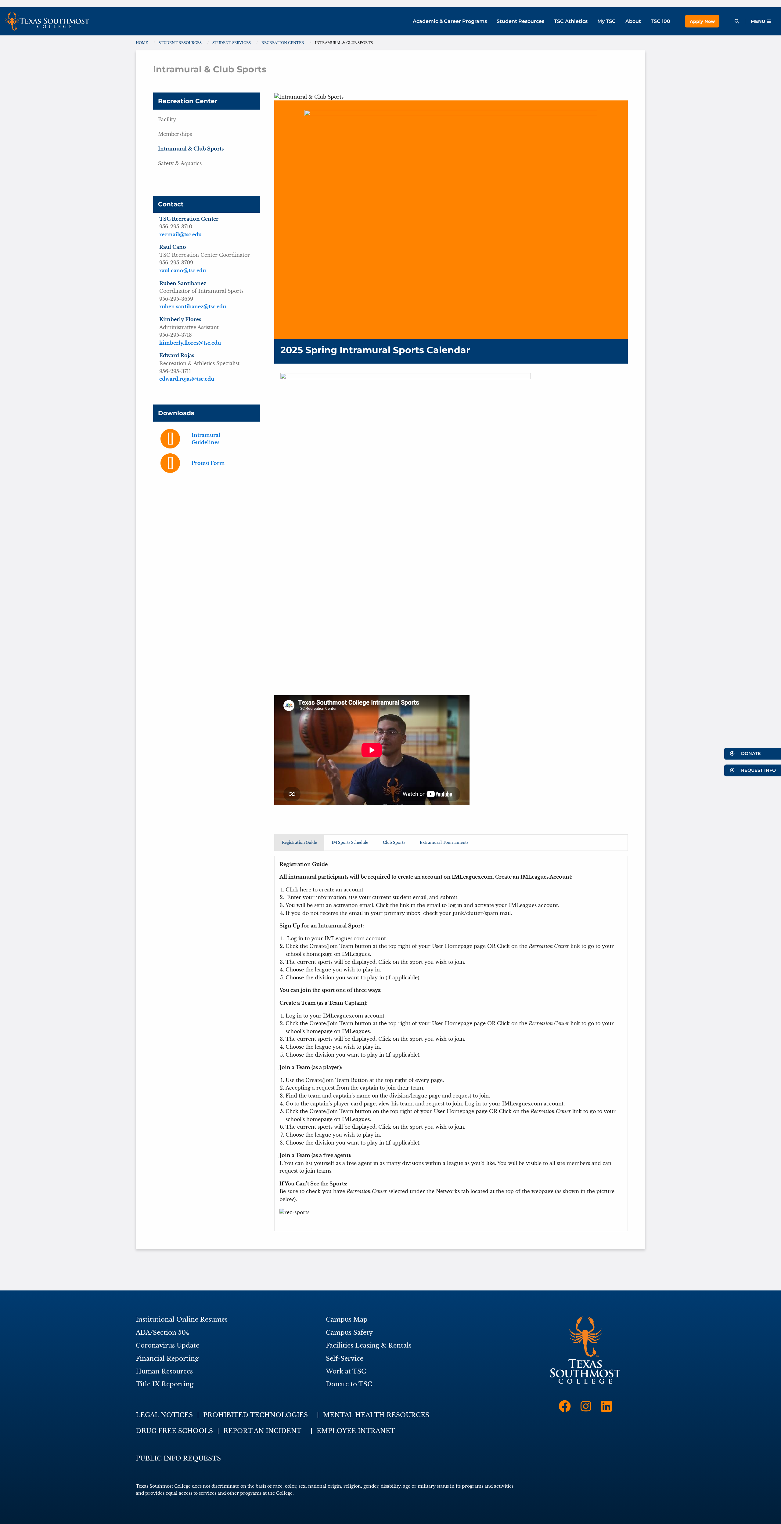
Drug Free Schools (174, 1431)
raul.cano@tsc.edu (182, 270)
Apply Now (702, 21)
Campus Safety (349, 1332)
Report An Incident (262, 1431)
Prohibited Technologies (255, 1415)
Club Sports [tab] (394, 842)
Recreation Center (188, 101)
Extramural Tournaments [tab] (444, 842)
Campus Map (347, 1319)
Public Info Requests (178, 1458)
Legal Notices (164, 1415)
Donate (750, 753)
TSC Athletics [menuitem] (571, 21)
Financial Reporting (167, 1358)
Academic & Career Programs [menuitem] (450, 21)
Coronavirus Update (167, 1345)
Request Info (758, 770)
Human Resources (164, 1371)
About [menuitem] (633, 21)
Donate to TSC (349, 1384)
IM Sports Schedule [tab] (350, 842)
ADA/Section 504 (162, 1332)
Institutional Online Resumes (182, 1319)
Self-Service (344, 1358)
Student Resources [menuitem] (520, 21)
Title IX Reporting (164, 1384)
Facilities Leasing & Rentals (369, 1345)
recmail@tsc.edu (180, 234)
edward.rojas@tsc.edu (186, 379)
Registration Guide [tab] (299, 842)
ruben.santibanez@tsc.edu (192, 306)
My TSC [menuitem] (606, 21)
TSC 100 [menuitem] (660, 21)
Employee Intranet (356, 1431)
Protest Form (208, 463)
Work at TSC (346, 1371)
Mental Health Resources (376, 1415)
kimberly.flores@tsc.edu (190, 343)
